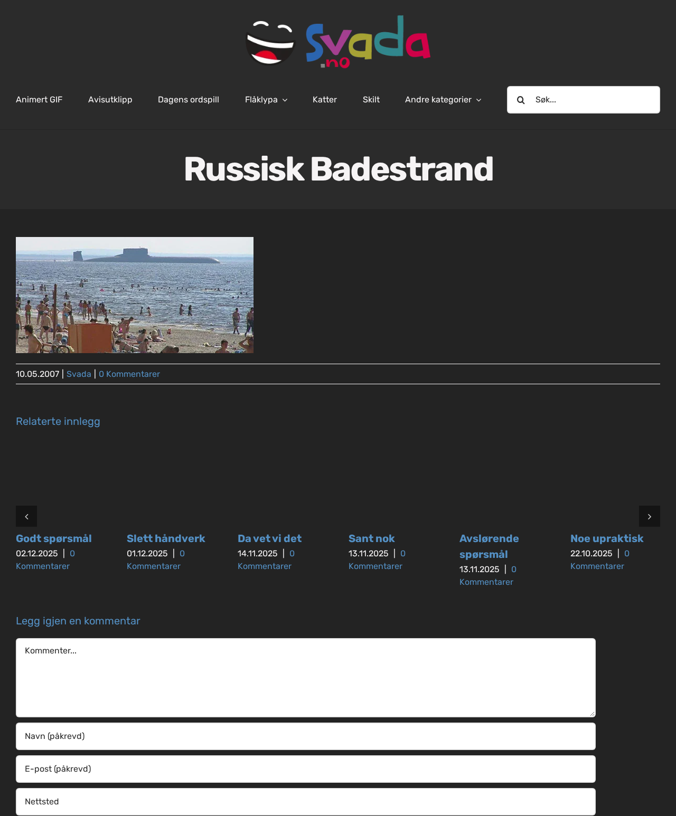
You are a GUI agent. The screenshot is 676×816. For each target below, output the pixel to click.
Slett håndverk (166, 538)
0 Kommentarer (129, 374)
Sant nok (372, 538)
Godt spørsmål (54, 538)
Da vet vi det (270, 538)
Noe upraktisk (607, 538)
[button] (26, 516)
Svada (79, 374)
